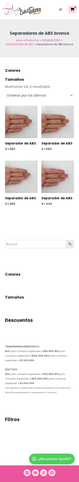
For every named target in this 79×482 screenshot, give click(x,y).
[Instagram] (27, 472)
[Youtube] (35, 472)
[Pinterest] (51, 472)
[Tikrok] (43, 472)
